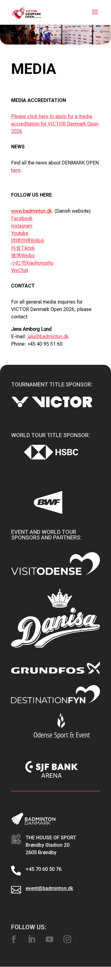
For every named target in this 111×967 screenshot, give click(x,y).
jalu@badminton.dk (48, 336)
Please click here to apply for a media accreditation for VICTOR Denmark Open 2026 (55, 123)
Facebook (22, 218)
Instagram (21, 226)
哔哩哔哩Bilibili (27, 241)
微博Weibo (23, 255)
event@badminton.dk (49, 888)
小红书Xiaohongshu (32, 263)
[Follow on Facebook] (13, 939)
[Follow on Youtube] (49, 939)
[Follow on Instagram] (67, 939)
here (16, 170)
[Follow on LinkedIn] (31, 939)
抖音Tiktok (23, 248)
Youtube (19, 233)
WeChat (19, 270)
